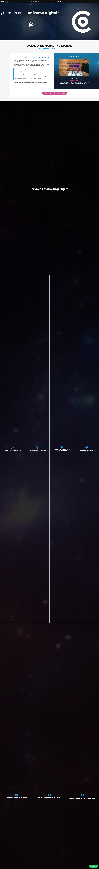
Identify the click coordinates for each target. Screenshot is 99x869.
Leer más (37, 451)
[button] (37, 2)
